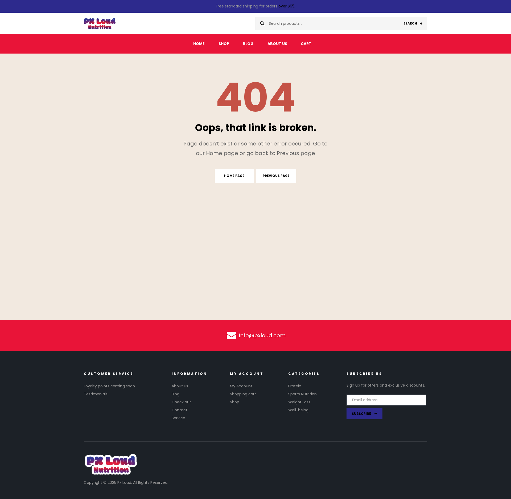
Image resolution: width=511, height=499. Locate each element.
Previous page (276, 175)
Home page (234, 175)
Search (410, 23)
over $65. (286, 6)
